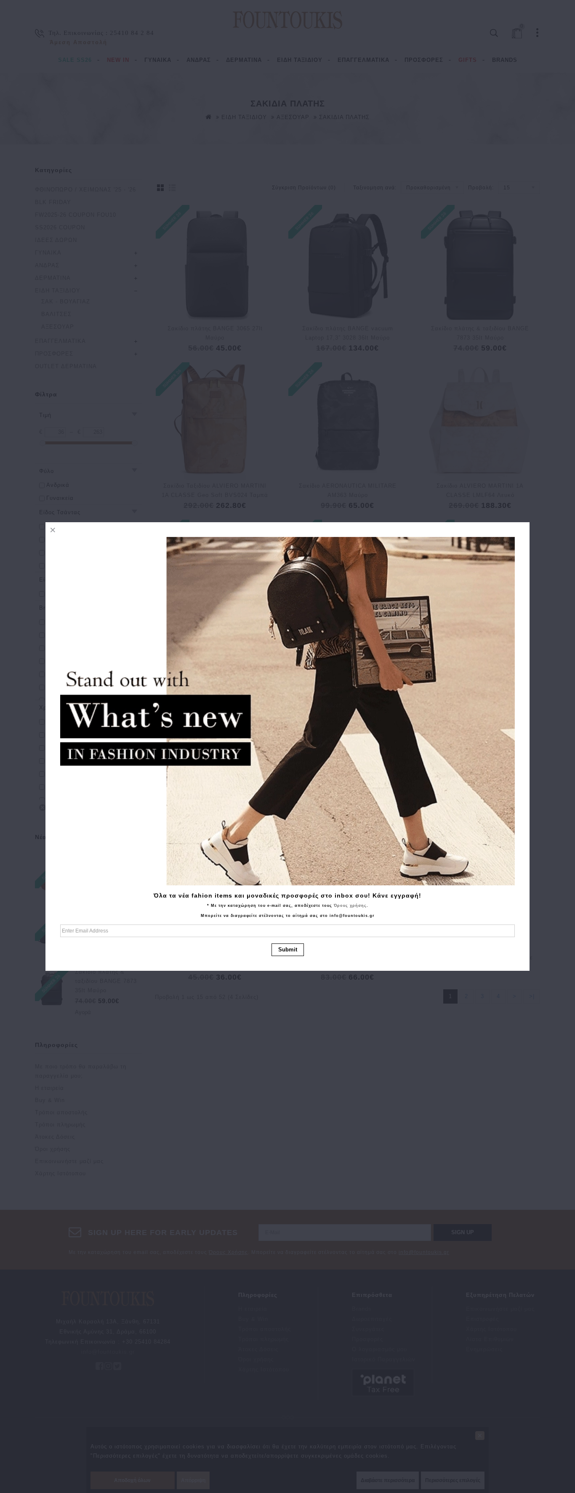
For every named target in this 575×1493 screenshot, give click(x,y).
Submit (287, 949)
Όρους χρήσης (350, 905)
